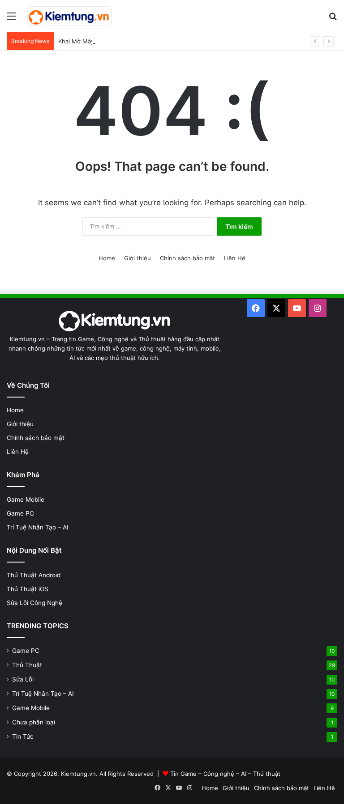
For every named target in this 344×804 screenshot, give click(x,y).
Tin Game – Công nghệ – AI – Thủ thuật (225, 773)
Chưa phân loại (33, 722)
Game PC (20, 513)
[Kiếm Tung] (69, 15)
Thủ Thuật (27, 665)
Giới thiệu (137, 258)
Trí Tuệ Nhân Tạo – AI (38, 527)
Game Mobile (25, 499)
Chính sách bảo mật (187, 258)
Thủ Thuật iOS (27, 588)
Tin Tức (23, 736)
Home (107, 258)
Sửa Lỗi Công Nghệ (34, 602)
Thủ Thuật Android (33, 575)
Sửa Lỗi (23, 679)
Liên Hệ (234, 258)
